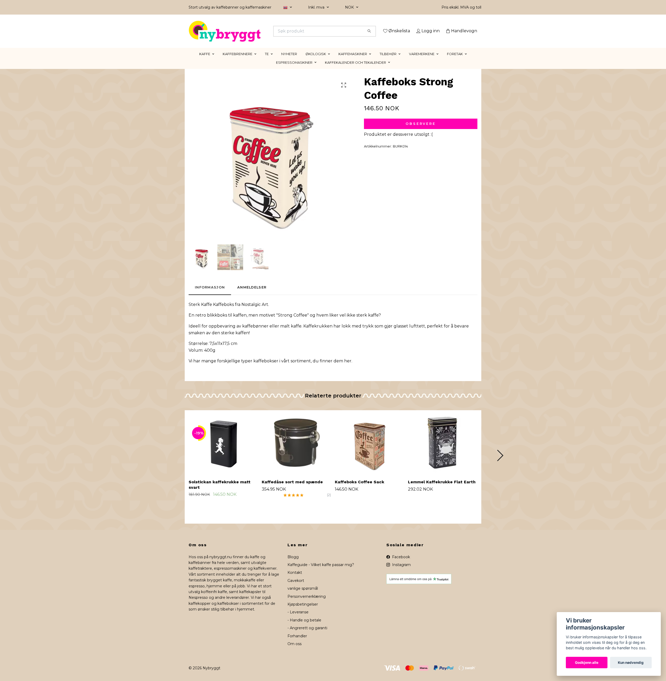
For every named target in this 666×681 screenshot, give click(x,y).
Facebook (400, 564)
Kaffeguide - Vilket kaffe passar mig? (320, 572)
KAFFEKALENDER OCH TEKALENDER (355, 70)
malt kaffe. (291, 333)
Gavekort (295, 588)
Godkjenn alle (586, 662)
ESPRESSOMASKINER (294, 70)
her (347, 368)
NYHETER (289, 61)
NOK (350, 7)
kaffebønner (255, 333)
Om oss (294, 651)
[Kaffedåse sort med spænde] (296, 450)
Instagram (401, 572)
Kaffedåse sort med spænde (292, 489)
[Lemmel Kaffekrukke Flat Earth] (442, 450)
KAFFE (204, 61)
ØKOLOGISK (315, 61)
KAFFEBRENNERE (237, 61)
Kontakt (294, 580)
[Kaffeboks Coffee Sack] (369, 450)
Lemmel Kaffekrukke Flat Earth (442, 489)
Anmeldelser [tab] (251, 295)
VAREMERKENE (421, 61)
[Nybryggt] (261, 31)
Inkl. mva (316, 7)
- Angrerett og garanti (307, 635)
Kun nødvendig (631, 662)
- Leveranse (298, 619)
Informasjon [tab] (210, 295)
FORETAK (455, 61)
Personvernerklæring (306, 603)
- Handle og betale (304, 627)
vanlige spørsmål (302, 596)
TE (267, 61)
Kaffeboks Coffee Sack (359, 489)
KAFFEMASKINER (352, 61)
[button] (499, 463)
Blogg (293, 564)
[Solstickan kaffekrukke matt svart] (223, 450)
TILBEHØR (388, 61)
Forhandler (297, 643)
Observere (421, 131)
